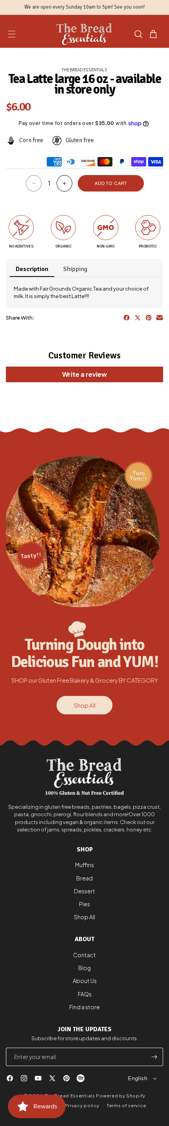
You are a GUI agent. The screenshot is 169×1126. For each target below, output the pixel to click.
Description (32, 269)
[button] (11, 34)
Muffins (84, 864)
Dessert (84, 891)
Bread (84, 878)
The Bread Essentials (70, 1095)
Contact (84, 954)
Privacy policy (82, 1105)
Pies (84, 903)
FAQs (85, 994)
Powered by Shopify (120, 1095)
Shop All (85, 705)
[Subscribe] (154, 1057)
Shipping (75, 269)
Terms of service (126, 1105)
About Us (85, 980)
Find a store (84, 1006)
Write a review (84, 374)
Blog (84, 967)
